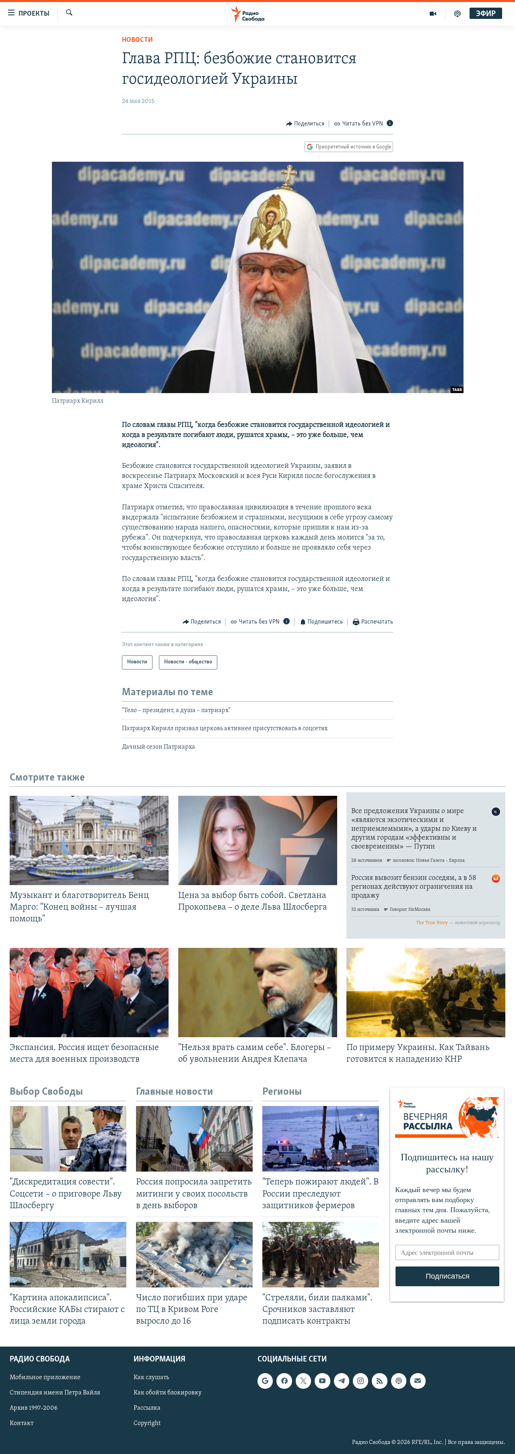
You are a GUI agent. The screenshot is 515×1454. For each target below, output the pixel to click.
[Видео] (433, 14)
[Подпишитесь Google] (265, 1381)
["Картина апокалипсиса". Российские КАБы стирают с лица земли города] (68, 1254)
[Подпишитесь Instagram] (360, 1381)
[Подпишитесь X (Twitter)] (303, 1381)
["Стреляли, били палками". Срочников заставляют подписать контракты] (320, 1254)
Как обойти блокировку (168, 1393)
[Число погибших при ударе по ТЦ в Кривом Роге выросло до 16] (194, 1254)
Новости (137, 40)
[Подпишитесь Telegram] (341, 1381)
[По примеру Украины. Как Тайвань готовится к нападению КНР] (425, 992)
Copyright (147, 1424)
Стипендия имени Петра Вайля (55, 1393)
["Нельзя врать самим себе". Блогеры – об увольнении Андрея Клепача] (257, 992)
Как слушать (151, 1378)
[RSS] (379, 1381)
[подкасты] (457, 14)
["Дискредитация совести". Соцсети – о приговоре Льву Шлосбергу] (68, 1139)
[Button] (305, 124)
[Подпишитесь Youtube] (322, 1381)
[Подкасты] (398, 1381)
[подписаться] (417, 1381)
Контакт (21, 1424)
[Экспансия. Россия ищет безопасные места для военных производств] (89, 992)
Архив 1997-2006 (34, 1408)
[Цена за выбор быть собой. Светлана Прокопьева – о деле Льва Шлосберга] (257, 840)
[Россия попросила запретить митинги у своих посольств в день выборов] (194, 1139)
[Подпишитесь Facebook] (284, 1381)
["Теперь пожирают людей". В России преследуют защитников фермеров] (320, 1139)
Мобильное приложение (45, 1378)
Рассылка (147, 1408)
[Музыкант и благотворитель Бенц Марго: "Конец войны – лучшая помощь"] (89, 840)
